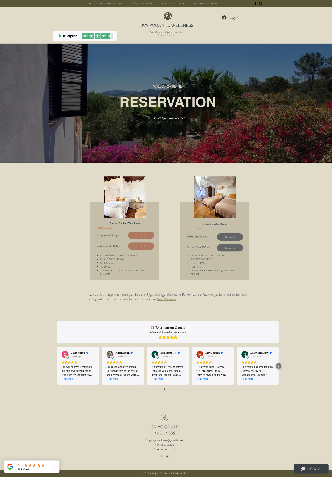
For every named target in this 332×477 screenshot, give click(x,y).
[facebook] (255, 3)
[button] (230, 237)
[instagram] (260, 3)
